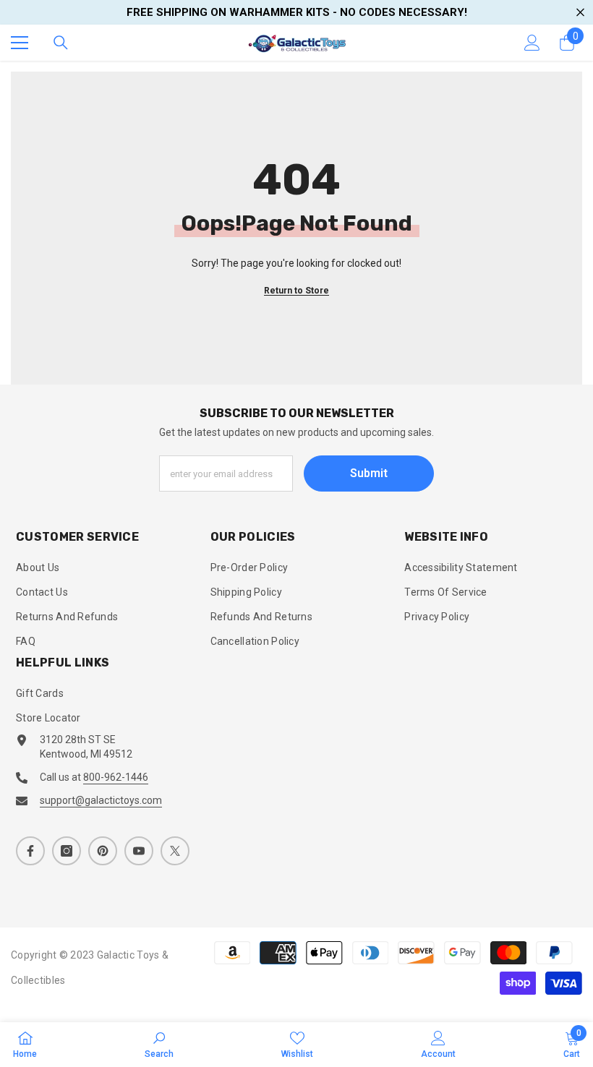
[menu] (19, 42)
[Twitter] (175, 850)
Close (580, 12)
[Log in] (532, 43)
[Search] (60, 42)
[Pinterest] (102, 850)
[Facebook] (30, 850)
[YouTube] (138, 850)
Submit (369, 473)
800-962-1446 (115, 777)
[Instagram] (66, 850)
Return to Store (296, 291)
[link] (159, 1044)
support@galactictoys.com (101, 800)
